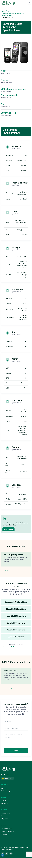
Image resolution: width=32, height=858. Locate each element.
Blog (2, 788)
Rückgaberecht (5, 834)
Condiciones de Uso (6, 828)
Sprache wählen (5, 775)
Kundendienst (5, 791)
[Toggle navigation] (29, 2)
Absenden (16, 751)
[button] (6, 570)
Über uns (3, 800)
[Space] (8, 769)
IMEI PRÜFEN (5, 11)
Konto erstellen (8, 529)
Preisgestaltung (5, 813)
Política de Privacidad (7, 831)
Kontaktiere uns (5, 803)
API (2, 816)
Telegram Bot (4, 818)
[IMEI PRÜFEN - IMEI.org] (8, 3)
